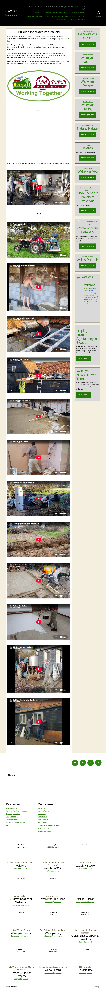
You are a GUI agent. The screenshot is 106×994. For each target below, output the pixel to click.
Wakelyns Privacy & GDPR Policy (16, 822)
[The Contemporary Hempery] (87, 221)
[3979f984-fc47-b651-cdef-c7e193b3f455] (55, 147)
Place (72, 20)
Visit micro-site (87, 44)
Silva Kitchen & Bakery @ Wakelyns (49, 825)
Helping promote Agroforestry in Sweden (86, 336)
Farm (48, 16)
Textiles (87, 148)
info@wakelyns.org (53, 871)
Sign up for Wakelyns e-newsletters (17, 811)
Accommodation (61, 20)
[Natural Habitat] (87, 125)
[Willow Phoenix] (87, 256)
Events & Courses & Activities (34, 16)
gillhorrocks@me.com (85, 973)
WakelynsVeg (42, 814)
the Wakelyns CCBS (87, 36)
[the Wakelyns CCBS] (87, 31)
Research (57, 16)
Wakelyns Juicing (87, 107)
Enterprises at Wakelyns (78, 12)
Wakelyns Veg (87, 171)
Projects (79, 16)
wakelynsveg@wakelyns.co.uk (53, 936)
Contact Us (81, 20)
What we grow (69, 16)
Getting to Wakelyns (12, 817)
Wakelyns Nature (87, 60)
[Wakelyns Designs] (87, 78)
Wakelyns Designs (87, 83)
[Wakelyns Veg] (87, 168)
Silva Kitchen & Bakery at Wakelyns (87, 197)
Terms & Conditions (12, 819)
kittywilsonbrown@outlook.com (20, 936)
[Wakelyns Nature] (87, 55)
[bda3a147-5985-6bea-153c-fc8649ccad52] (55, 123)
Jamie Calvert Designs (45, 831)
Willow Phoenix (87, 260)
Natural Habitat (87, 128)
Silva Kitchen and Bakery (52, 61)
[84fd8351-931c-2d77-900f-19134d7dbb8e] (23, 123)
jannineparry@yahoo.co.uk (53, 902)
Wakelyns (14, 987)
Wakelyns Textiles (43, 811)
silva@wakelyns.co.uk (85, 942)
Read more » (83, 359)
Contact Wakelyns (11, 808)
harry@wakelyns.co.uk (85, 868)
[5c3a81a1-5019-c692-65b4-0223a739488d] (23, 147)
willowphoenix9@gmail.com (53, 973)
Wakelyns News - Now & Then (86, 375)
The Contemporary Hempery (87, 228)
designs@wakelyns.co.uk (21, 905)
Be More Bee (42, 808)
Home (64, 12)
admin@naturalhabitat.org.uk (85, 902)
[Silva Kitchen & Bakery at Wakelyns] (87, 190)
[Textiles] (87, 145)
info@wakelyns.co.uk (20, 868)
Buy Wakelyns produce (13, 814)
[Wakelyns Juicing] (87, 102)
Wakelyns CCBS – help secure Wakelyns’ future (48, 12)
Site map (8, 825)
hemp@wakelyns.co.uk (21, 979)
